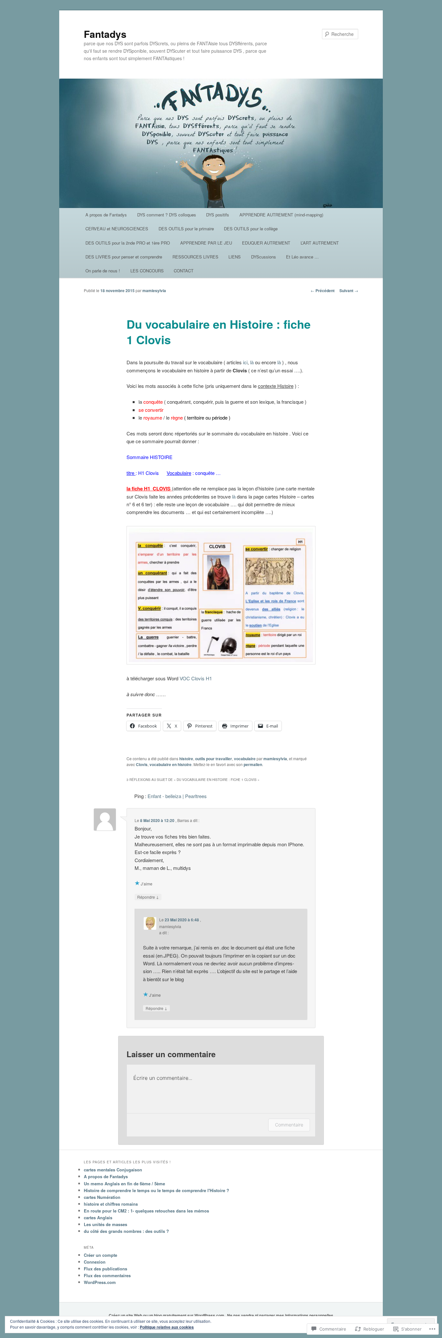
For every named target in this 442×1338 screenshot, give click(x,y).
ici (245, 362)
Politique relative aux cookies (167, 1327)
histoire (186, 759)
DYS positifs (217, 215)
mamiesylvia (154, 290)
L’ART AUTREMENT (320, 243)
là (252, 362)
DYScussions (263, 257)
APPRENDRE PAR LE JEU (206, 243)
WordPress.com (100, 1282)
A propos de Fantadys (106, 215)
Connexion (94, 1262)
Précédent (323, 290)
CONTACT (183, 271)
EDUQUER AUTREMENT (266, 243)
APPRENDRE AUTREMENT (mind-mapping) (281, 215)
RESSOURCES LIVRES (195, 257)
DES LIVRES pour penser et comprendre (123, 257)
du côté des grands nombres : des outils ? (126, 1231)
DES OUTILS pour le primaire (186, 228)
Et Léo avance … (302, 257)
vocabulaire (245, 759)
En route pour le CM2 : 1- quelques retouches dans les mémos (146, 1211)
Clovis (142, 764)
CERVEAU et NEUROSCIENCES (116, 228)
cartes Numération (102, 1197)
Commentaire (289, 1124)
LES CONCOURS (147, 271)
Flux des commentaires (107, 1275)
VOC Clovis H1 (196, 678)
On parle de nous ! (102, 271)
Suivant (348, 290)
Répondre (148, 897)
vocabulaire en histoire (170, 764)
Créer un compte (100, 1255)
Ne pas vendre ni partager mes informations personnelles (280, 1315)
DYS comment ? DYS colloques (166, 215)
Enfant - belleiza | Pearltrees (177, 796)
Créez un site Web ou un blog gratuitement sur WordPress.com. (167, 1315)
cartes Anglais (98, 1217)
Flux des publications (105, 1269)
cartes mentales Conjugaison (113, 1170)
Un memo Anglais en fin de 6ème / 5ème (124, 1183)
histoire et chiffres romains (111, 1204)
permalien (253, 764)
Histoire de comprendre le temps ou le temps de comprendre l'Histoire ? (156, 1190)
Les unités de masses (105, 1224)
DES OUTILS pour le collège (251, 228)
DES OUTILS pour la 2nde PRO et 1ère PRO (127, 243)
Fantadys (105, 34)
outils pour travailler (213, 759)
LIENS (234, 257)
